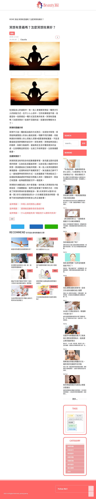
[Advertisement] (75, 41)
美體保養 (71, 461)
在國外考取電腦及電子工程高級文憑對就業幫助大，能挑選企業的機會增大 (74, 338)
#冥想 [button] (12, 219)
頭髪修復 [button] (79, 416)
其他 (16, 19)
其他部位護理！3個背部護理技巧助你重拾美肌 (74, 196)
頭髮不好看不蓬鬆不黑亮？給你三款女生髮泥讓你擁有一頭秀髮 (21, 282)
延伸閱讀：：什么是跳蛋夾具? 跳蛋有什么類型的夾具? (33, 212)
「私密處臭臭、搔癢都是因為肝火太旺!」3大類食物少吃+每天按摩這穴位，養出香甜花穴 (74, 172)
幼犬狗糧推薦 (3, 13)
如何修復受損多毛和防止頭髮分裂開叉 (74, 386)
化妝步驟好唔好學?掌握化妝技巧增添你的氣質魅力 (21, 299)
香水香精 (71, 468)
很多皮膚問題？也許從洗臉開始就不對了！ (74, 264)
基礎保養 (54, 239)
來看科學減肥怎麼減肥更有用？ (21, 249)
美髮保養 (71, 457)
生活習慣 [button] (70, 416)
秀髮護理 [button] (70, 422)
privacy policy (24, 493)
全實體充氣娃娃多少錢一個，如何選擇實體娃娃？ (21, 266)
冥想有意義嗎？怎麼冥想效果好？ (31, 19)
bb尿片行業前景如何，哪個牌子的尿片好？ (74, 312)
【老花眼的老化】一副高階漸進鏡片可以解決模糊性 (74, 219)
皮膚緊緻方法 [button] (72, 426)
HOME (11, 19)
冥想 (44, 109)
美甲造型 (71, 464)
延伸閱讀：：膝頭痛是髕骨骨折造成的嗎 (27, 208)
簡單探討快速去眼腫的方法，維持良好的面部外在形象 (74, 362)
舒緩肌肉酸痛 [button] (72, 429)
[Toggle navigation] (95, 5)
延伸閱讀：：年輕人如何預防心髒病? (25, 204)
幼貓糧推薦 (3, 11)
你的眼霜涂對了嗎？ (70, 242)
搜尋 (83, 143)
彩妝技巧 (28, 287)
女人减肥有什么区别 (42, 249)
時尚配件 (71, 453)
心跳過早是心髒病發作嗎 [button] (75, 419)
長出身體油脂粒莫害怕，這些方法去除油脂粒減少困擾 (74, 288)
